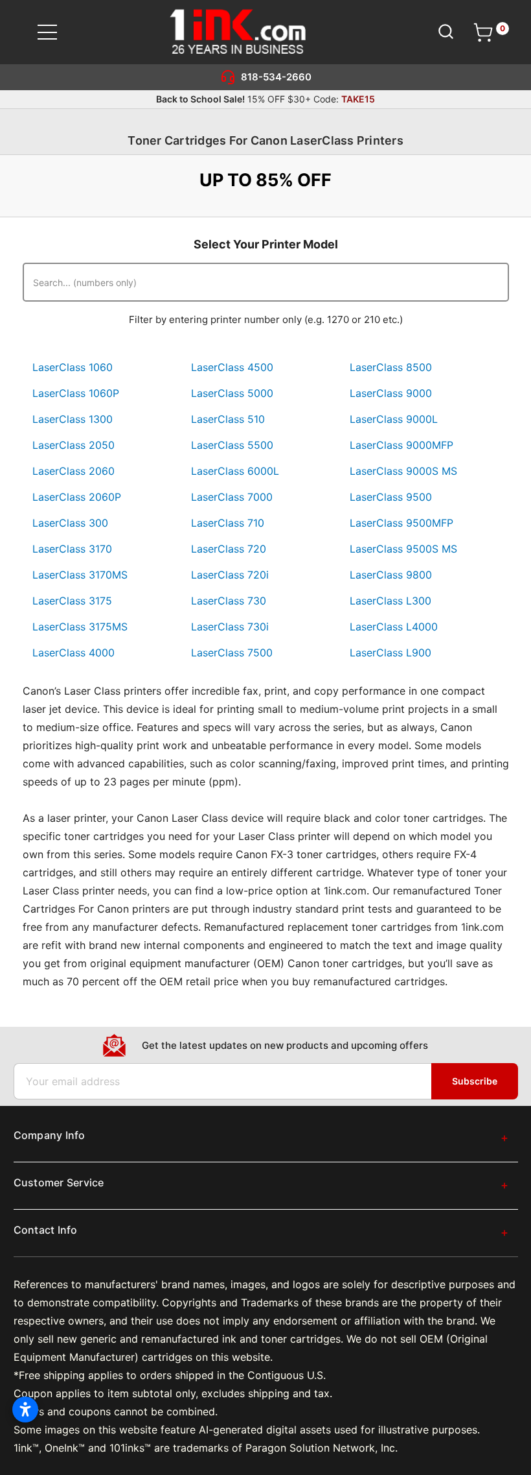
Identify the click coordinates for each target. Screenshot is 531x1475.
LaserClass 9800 (391, 574)
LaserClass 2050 (73, 444)
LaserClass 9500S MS (403, 548)
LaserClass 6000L (235, 470)
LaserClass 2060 (73, 470)
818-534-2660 (276, 77)
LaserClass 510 (228, 419)
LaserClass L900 (390, 652)
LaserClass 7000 (232, 496)
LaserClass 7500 (232, 652)
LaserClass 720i (230, 574)
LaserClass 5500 (232, 444)
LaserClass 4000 (73, 652)
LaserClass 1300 (72, 419)
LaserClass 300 (70, 522)
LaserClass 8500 (391, 367)
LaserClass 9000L (394, 419)
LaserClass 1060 (72, 367)
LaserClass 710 (227, 522)
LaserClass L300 (390, 600)
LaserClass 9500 (391, 496)
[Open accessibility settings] (25, 1409)
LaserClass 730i (230, 626)
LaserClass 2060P (76, 496)
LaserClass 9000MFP (401, 444)
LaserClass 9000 (391, 393)
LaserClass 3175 (72, 600)
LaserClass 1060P (75, 393)
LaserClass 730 (228, 600)
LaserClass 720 (228, 548)
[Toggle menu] (55, 32)
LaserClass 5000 (232, 393)
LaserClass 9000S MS (403, 470)
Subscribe (474, 1080)
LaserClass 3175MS (80, 626)
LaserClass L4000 (394, 626)
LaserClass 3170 (72, 548)
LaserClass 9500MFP (401, 522)
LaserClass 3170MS (80, 574)
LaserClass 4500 (232, 367)
